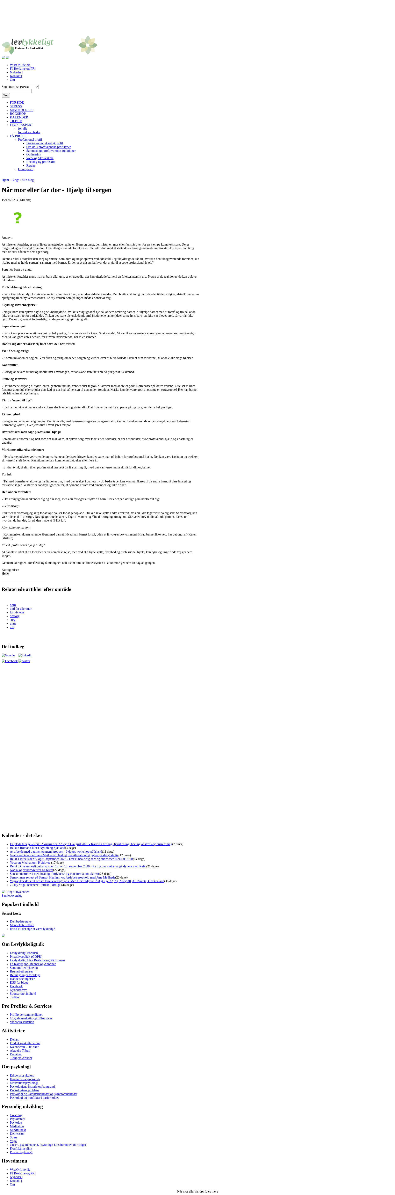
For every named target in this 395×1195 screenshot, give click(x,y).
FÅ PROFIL (18, 136)
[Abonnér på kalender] (15, 892)
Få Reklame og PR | (23, 68)
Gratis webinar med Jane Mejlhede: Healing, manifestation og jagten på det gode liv (64, 855)
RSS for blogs (19, 982)
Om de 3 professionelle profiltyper (48, 147)
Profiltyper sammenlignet (26, 1014)
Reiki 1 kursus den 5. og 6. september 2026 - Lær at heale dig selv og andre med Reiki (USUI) (71, 859)
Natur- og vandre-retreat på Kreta (31, 870)
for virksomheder (29, 132)
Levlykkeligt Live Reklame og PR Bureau (37, 960)
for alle (22, 128)
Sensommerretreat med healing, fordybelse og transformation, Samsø (54, 873)
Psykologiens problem (24, 1090)
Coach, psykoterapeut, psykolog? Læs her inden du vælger (48, 1144)
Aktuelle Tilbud (20, 1050)
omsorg (15, 616)
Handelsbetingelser (22, 979)
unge (13, 623)
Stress (13, 1137)
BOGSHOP (18, 113)
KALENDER (19, 117)
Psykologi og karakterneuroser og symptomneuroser (43, 1094)
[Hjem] (50, 54)
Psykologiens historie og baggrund (32, 1086)
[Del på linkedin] (25, 655)
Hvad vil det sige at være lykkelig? (32, 929)
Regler (30, 165)
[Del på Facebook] (10, 661)
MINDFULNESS (21, 110)
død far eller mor (20, 608)
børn (13, 605)
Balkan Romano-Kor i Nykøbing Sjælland (37, 848)
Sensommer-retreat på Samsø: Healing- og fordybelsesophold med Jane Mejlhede (62, 877)
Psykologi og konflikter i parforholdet (34, 1097)
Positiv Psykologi (21, 1152)
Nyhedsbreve (18, 990)
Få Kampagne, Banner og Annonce (33, 964)
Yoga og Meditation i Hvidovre (30, 862)
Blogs (15, 180)
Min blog (28, 180)
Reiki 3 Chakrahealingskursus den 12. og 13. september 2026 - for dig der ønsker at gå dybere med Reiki (78, 866)
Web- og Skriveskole (39, 158)
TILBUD (16, 121)
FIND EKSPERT (21, 124)
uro (12, 627)
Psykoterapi (17, 1119)
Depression (17, 1133)
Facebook (16, 986)
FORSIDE (17, 102)
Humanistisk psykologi (25, 1079)
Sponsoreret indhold (23, 993)
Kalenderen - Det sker (24, 1047)
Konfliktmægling (21, 1148)
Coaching (16, 1115)
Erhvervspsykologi (22, 1075)
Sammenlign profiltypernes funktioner (51, 150)
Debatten (16, 1054)
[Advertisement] (197, 20)
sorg (12, 619)
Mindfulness (18, 1130)
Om (12, 79)
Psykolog (16, 1122)
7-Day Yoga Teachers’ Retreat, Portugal (35, 885)
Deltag (14, 1039)
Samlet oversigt (12, 895)
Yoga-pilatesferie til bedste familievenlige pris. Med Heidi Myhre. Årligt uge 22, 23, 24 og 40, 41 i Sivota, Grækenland (87, 881)
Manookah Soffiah (22, 925)
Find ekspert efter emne (25, 1043)
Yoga (13, 1141)
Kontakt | (16, 76)
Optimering (33, 154)
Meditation (17, 1126)
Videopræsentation (22, 1022)
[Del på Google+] (8, 655)
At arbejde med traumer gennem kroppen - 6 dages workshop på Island (56, 851)
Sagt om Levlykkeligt (24, 967)
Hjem (5, 180)
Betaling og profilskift (40, 161)
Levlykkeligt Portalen (24, 953)
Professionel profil (30, 139)
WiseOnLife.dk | (20, 65)
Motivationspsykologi (24, 1083)
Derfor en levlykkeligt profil (44, 143)
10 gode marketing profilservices (31, 1018)
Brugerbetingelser (21, 971)
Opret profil (25, 169)
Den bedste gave (20, 921)
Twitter (14, 997)
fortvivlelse (17, 612)
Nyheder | (16, 72)
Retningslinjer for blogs (25, 975)
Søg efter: (8, 86)
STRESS (16, 106)
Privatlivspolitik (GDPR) (26, 956)
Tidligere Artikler (21, 1058)
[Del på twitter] (24, 661)
